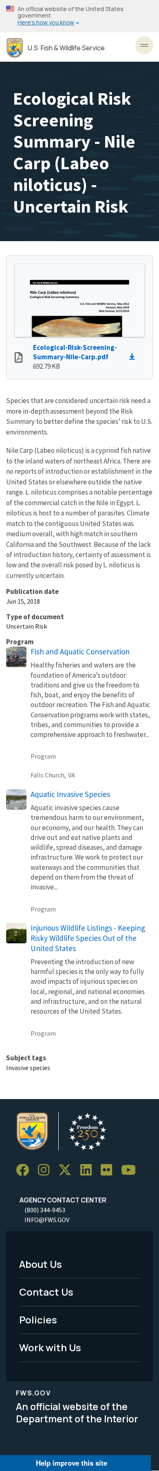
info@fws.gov (46, 1220)
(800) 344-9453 (44, 1210)
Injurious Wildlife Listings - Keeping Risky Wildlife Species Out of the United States (88, 938)
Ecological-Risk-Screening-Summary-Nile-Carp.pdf (75, 352)
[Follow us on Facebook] (25, 1170)
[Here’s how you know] (79, 16)
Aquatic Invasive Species (70, 794)
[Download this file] (134, 356)
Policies (38, 1319)
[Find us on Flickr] (109, 1170)
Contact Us (46, 1292)
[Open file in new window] (18, 358)
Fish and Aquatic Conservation (80, 651)
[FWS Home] (15, 48)
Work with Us (50, 1347)
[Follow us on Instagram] (46, 1170)
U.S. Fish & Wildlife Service (66, 48)
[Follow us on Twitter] (67, 1170)
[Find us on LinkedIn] (88, 1170)
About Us (40, 1264)
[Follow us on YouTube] (131, 1170)
